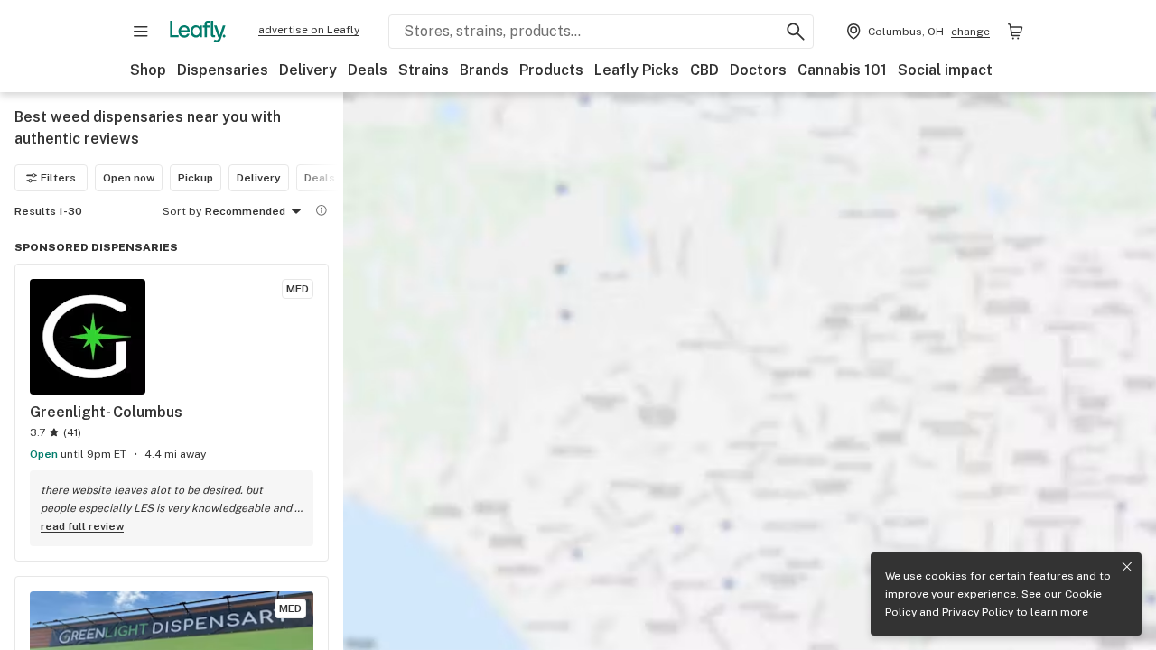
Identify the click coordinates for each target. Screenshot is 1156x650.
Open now (128, 178)
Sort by (182, 211)
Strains (423, 70)
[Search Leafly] (796, 31)
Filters (58, 178)
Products (551, 70)
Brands (484, 70)
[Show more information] (321, 210)
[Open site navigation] (141, 31)
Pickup (195, 178)
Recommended (245, 211)
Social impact (945, 70)
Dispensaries (222, 70)
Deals (367, 70)
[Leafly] (197, 31)
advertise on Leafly (308, 29)
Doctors (758, 70)
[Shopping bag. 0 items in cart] (1015, 31)
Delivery (308, 70)
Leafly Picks (636, 70)
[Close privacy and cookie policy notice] (1127, 567)
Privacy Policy (977, 612)
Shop (148, 70)
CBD (704, 70)
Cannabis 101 (842, 70)
